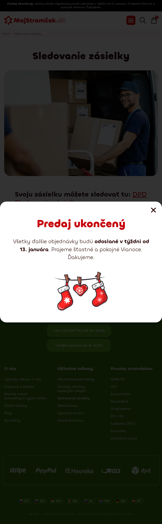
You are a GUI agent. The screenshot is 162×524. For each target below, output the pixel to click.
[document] (81, 262)
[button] (153, 210)
